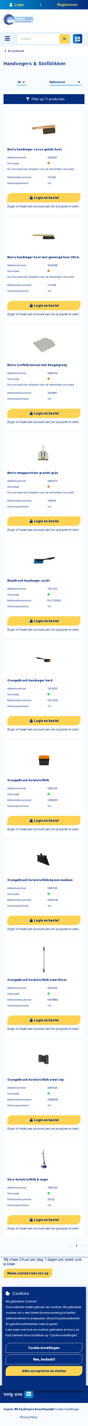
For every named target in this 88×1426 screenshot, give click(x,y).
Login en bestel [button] (46, 198)
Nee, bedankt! (44, 1359)
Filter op (48, 99)
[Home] (18, 19)
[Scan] (77, 38)
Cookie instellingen (44, 1348)
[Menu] (7, 38)
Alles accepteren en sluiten (44, 1371)
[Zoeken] (64, 39)
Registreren (67, 5)
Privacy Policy (28, 1417)
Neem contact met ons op (28, 1273)
